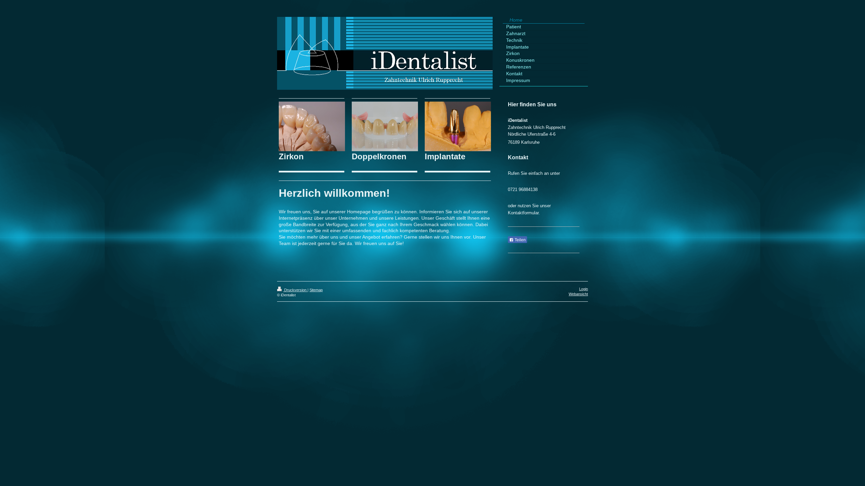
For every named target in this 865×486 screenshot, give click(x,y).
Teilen (520, 240)
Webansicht (578, 294)
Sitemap (316, 290)
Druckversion (295, 290)
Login (583, 289)
